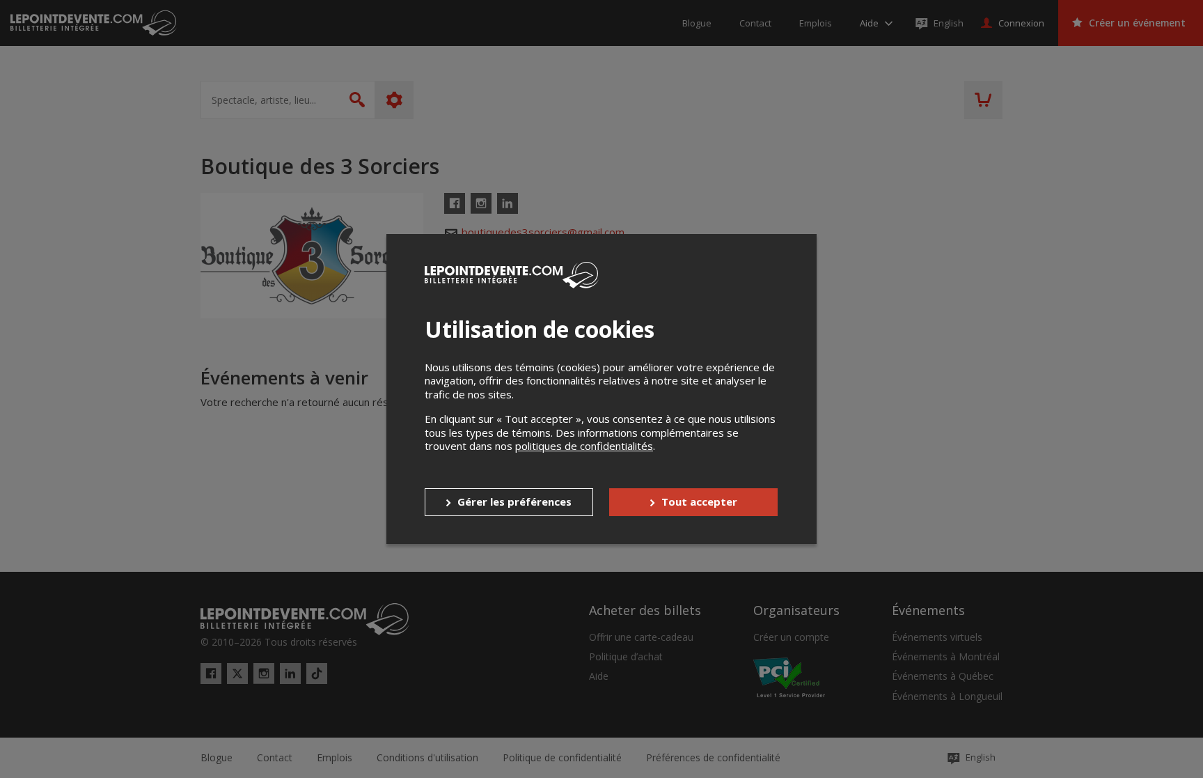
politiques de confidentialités (584, 446)
